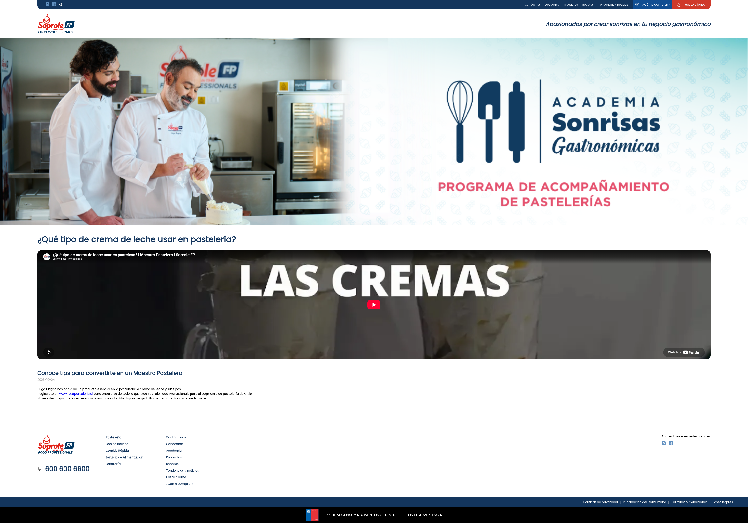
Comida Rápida (117, 450)
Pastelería (113, 437)
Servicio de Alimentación (124, 457)
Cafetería (113, 464)
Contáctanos (176, 437)
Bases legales (722, 502)
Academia (552, 5)
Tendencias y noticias (613, 5)
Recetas (588, 5)
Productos (571, 5)
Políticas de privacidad (600, 502)
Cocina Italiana (117, 444)
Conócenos (533, 5)
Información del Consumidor (644, 502)
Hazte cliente (176, 477)
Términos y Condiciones (689, 502)
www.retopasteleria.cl (76, 393)
